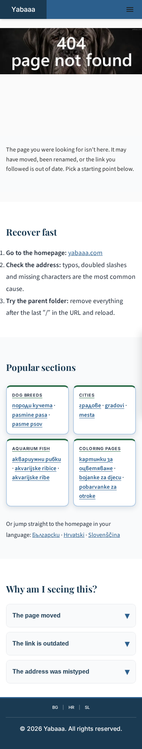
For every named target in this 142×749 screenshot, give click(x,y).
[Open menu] (130, 9)
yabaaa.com (85, 253)
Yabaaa (23, 9)
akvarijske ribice (35, 468)
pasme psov (27, 424)
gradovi (114, 405)
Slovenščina (104, 535)
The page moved (36, 615)
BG (55, 707)
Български (46, 535)
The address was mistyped (50, 671)
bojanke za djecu (100, 477)
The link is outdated (40, 643)
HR (71, 707)
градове (90, 405)
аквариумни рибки (36, 459)
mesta (87, 415)
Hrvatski (74, 535)
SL (87, 707)
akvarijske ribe (31, 477)
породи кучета (32, 405)
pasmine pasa (29, 415)
